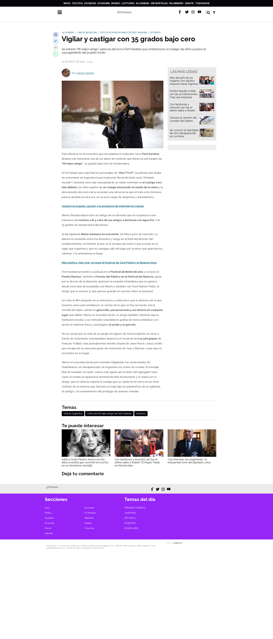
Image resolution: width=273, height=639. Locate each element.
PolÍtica (77, 3)
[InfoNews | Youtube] (199, 12)
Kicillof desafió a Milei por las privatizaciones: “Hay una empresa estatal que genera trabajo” (184, 97)
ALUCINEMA (68, 32)
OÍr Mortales (159, 3)
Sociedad (90, 3)
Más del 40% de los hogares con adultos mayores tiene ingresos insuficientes (184, 82)
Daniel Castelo (85, 73)
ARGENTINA (130, 523)
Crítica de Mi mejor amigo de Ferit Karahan (109, 413)
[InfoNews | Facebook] (180, 12)
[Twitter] (55, 41)
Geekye (189, 3)
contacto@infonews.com (55, 548)
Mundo (115, 3)
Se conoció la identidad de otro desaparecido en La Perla (184, 133)
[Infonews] (52, 487)
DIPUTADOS (129, 518)
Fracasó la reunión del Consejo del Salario (183, 119)
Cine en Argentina (73, 413)
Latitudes (128, 3)
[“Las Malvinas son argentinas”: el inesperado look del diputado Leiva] (192, 456)
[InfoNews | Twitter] (187, 12)
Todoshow (202, 3)
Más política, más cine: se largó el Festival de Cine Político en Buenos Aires (109, 262)
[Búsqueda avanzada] (214, 13)
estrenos (140, 413)
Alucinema (142, 3)
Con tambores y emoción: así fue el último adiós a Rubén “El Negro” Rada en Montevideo (182, 110)
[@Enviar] (55, 47)
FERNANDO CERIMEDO (135, 508)
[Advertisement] (85, 596)
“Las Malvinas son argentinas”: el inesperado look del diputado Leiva (189, 461)
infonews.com (51, 546)
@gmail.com (108, 546)
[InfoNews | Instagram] (193, 12)
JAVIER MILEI (130, 513)
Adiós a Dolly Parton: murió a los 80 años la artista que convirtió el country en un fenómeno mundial (85, 462)
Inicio (67, 3)
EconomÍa (104, 3)
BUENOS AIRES (131, 528)
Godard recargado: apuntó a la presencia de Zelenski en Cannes (103, 206)
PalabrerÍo (176, 3)
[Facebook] (55, 34)
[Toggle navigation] (59, 12)
